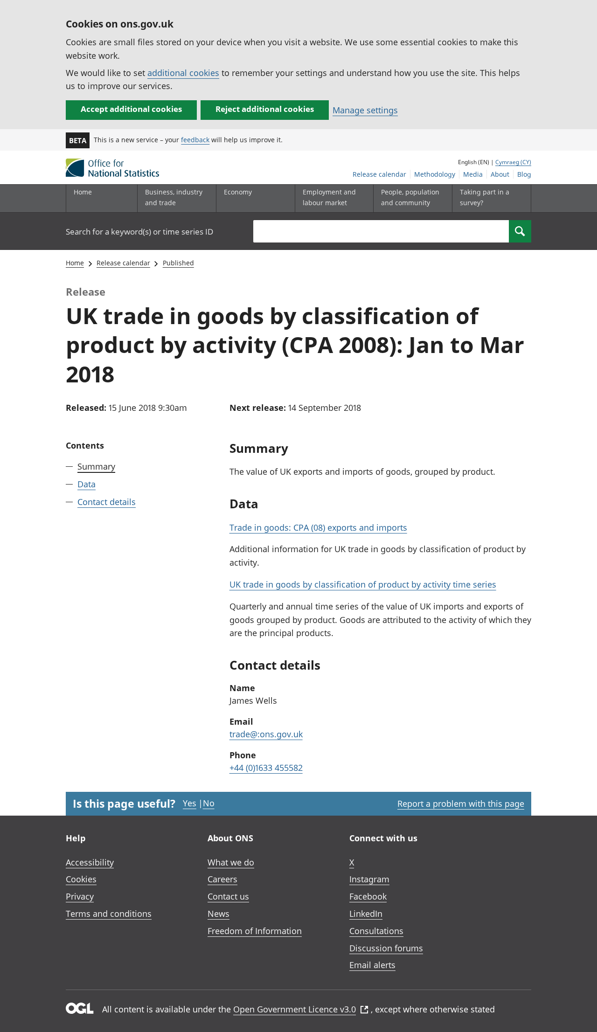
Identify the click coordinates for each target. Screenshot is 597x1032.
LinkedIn (365, 913)
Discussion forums (386, 948)
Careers (222, 879)
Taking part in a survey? (484, 197)
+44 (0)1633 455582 (266, 767)
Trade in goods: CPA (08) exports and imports (318, 527)
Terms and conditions (109, 913)
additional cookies (183, 72)
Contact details (106, 501)
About (500, 174)
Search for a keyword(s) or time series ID (139, 231)
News (218, 913)
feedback (195, 139)
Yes (189, 803)
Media (473, 174)
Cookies (81, 879)
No (209, 803)
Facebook (368, 896)
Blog (524, 174)
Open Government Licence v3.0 (294, 1009)
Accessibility (90, 862)
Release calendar (379, 174)
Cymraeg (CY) (513, 162)
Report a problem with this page (460, 803)
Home (83, 191)
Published (178, 262)
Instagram (369, 879)
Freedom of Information (255, 930)
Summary (96, 466)
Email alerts (372, 964)
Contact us (228, 896)
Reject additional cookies (264, 109)
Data (86, 484)
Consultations (376, 930)
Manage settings (365, 110)
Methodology (434, 174)
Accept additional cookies (131, 109)
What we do (231, 862)
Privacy (80, 896)
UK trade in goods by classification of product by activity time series (362, 584)
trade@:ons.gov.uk (266, 734)
